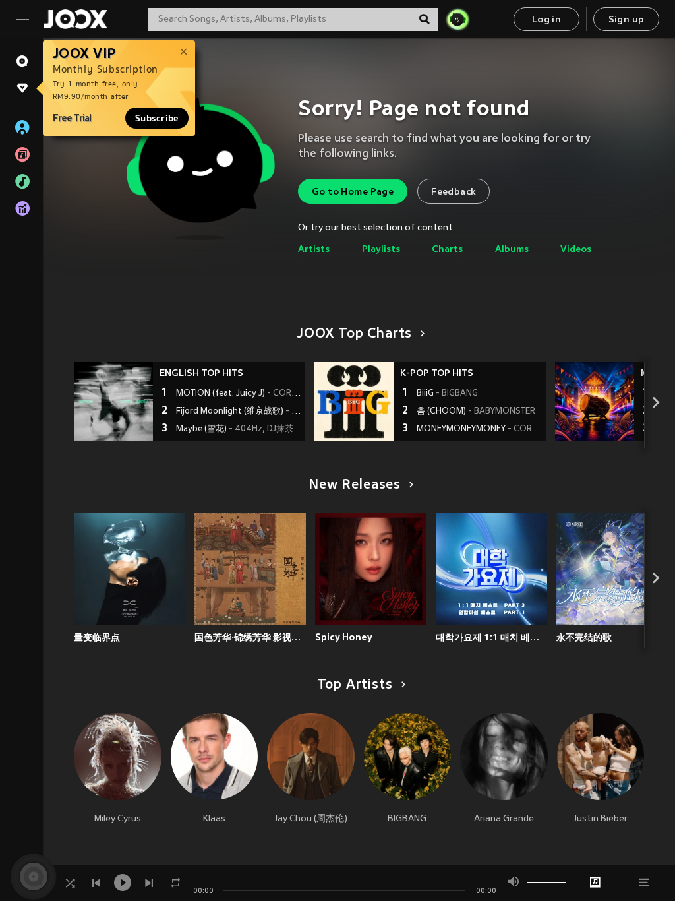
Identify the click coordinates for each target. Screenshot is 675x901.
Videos (575, 250)
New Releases (354, 485)
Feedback (453, 192)
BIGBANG (407, 819)
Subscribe (157, 118)
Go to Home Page (353, 192)
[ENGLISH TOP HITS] (113, 401)
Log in (546, 20)
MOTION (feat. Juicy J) (239, 393)
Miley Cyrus (117, 819)
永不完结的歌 (584, 637)
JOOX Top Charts (354, 334)
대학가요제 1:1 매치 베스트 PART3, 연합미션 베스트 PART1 (491, 637)
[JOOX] (75, 19)
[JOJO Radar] (457, 19)
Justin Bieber (600, 819)
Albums (512, 250)
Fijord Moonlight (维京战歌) (239, 411)
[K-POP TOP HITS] (354, 401)
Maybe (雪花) (234, 429)
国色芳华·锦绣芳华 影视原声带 (250, 637)
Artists (314, 250)
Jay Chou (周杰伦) (310, 819)
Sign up (626, 20)
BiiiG (447, 393)
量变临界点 (97, 637)
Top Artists (355, 685)
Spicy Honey (343, 637)
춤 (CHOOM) (476, 411)
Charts (447, 250)
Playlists (381, 250)
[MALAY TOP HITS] (594, 401)
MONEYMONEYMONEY (480, 429)
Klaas (214, 819)
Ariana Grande (504, 819)
